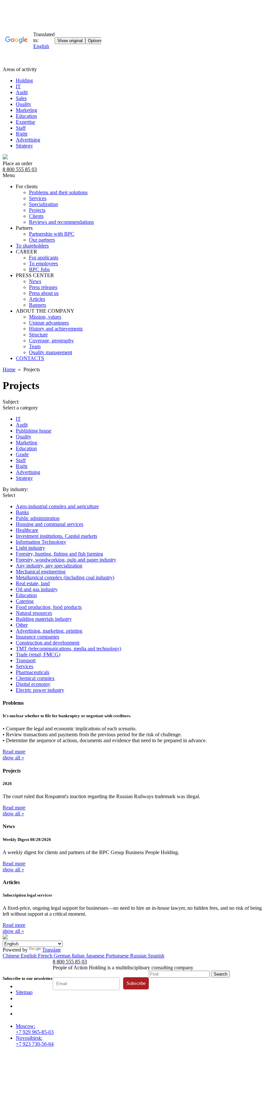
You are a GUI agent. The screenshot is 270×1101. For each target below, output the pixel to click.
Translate (51, 950)
